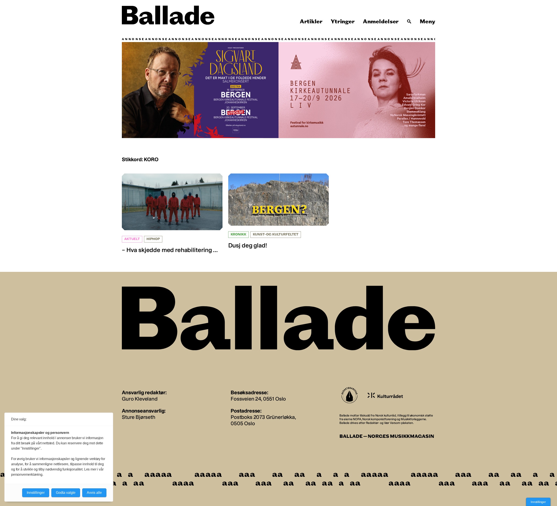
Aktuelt (132, 239)
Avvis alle (94, 492)
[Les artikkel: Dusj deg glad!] (278, 211)
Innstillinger (538, 502)
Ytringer (342, 22)
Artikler (311, 22)
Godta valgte (65, 492)
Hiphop (153, 239)
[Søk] (409, 21)
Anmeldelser (381, 22)
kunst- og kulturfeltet (276, 234)
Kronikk (238, 234)
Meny (427, 22)
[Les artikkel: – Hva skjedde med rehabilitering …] (172, 213)
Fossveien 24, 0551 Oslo (258, 399)
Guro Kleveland (140, 399)
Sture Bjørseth (138, 417)
